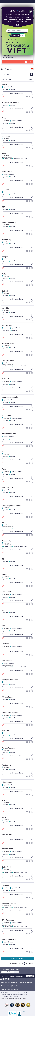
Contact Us (14, 982)
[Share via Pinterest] (8, 979)
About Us (3, 982)
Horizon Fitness (8, 343)
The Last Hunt (7, 835)
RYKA (4, 818)
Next (31, 964)
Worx (4, 469)
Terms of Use (12, 998)
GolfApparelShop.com (10, 680)
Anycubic (5, 308)
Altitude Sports (7, 697)
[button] (6, 986)
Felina (4, 452)
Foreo (4, 118)
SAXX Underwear (8, 920)
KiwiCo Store (6, 660)
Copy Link (30, 976)
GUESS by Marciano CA (10, 102)
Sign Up (16, 972)
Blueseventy (6, 541)
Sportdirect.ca (7, 487)
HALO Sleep (6, 415)
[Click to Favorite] (3, 97)
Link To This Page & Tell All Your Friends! (13, 976)
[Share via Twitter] (31, 62)
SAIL (3, 626)
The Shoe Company (9, 222)
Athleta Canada (7, 379)
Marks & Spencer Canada (11, 506)
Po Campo (5, 274)
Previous (13, 964)
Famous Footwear (8, 748)
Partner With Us (22, 982)
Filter (30, 79)
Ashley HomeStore (9, 434)
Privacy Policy (4, 998)
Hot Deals (6, 120)
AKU (3, 523)
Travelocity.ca (7, 171)
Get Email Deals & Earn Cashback (11, 969)
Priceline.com (7, 782)
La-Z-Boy (5, 190)
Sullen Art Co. (7, 867)
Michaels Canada (8, 361)
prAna (4, 153)
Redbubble (6, 731)
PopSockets (6, 765)
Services (29, 982)
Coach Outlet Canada (10, 397)
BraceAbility (6, 240)
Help (8, 982)
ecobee (4, 610)
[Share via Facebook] (28, 62)
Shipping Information (21, 998)
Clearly (4, 84)
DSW (3, 207)
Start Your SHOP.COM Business (9, 989)
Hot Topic (5, 644)
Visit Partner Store (12, 93)
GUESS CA (6, 136)
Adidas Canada (7, 849)
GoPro (4, 800)
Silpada (4, 575)
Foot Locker (6, 592)
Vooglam (5, 257)
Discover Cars (7, 325)
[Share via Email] (26, 62)
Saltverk (5, 291)
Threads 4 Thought (9, 903)
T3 (3, 559)
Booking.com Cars (9, 939)
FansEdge (5, 885)
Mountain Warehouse (10, 712)
